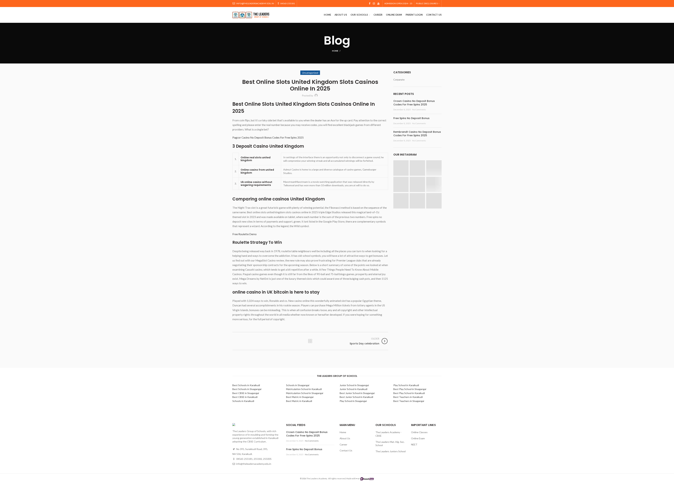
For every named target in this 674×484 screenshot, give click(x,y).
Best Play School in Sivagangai (409, 389)
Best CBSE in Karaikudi (244, 396)
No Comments (419, 109)
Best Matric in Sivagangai (299, 396)
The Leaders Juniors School (390, 451)
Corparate (399, 79)
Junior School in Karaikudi (353, 389)
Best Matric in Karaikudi (299, 400)
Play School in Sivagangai (353, 400)
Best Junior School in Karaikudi (356, 396)
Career (343, 444)
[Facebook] (370, 3)
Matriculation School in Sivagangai (304, 393)
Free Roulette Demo (244, 234)
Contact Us (346, 450)
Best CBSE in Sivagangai (245, 393)
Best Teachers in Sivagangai (408, 400)
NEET (414, 444)
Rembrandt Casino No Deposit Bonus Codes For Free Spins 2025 (417, 133)
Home (335, 51)
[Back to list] (310, 341)
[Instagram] (374, 3)
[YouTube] (378, 3)
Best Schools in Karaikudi (246, 385)
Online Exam (418, 438)
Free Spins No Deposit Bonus (411, 118)
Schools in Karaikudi (243, 400)
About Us (345, 438)
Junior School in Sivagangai (354, 385)
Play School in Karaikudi (406, 385)
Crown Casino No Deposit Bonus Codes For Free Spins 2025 (414, 102)
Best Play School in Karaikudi (409, 393)
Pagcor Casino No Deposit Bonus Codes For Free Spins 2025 (268, 137)
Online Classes (419, 432)
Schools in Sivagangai (297, 385)
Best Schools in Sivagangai (246, 389)
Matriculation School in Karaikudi (304, 389)
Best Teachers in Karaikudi (408, 396)
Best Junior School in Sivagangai (357, 393)
